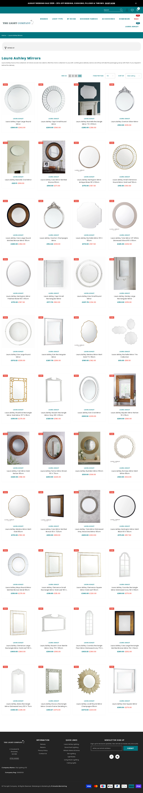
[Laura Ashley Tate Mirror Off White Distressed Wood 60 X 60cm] (124, 215)
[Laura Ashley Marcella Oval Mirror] (18, 157)
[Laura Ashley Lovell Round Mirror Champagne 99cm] (89, 681)
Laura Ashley (18, 119)
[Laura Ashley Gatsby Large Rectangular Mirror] (124, 273)
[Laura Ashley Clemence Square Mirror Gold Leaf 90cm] (89, 564)
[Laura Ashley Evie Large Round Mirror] (18, 331)
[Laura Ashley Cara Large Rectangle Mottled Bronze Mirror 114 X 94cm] (124, 622)
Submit (130, 748)
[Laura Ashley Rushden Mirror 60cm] (89, 448)
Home (4, 35)
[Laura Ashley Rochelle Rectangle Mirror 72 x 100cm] (89, 98)
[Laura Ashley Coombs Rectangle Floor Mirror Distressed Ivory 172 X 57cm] (89, 622)
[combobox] (111, 10)
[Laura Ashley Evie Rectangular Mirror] (53, 331)
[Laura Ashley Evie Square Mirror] (124, 681)
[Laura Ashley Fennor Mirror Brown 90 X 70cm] (53, 448)
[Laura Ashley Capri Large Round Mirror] (18, 98)
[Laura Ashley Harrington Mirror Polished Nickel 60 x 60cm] (18, 273)
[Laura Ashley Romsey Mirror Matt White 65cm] (124, 448)
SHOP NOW (110, 3)
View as (64, 76)
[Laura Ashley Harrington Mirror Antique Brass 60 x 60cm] (89, 157)
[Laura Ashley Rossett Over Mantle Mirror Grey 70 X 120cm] (53, 622)
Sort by (121, 76)
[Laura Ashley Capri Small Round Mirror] (53, 98)
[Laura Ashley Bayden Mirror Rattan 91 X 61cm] (124, 390)
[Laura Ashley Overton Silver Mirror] (124, 98)
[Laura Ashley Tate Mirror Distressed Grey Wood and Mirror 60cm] (89, 506)
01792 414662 (14, 758)
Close (136, 3)
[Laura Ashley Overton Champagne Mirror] (53, 215)
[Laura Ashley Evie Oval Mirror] (89, 390)
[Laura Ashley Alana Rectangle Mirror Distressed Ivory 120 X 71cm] (18, 681)
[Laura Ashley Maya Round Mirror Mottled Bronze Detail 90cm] (18, 564)
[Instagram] (117, 757)
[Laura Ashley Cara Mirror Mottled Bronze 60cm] (53, 157)
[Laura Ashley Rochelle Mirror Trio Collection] (124, 331)
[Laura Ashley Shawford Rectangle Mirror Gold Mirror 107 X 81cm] (18, 390)
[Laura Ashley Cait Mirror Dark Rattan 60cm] (18, 448)
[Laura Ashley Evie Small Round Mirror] (89, 273)
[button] (69, 75)
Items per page (98, 76)
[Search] (113, 10)
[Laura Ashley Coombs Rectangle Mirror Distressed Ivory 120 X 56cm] (124, 564)
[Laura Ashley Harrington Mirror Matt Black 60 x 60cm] (124, 506)
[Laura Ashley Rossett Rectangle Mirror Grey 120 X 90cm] (53, 390)
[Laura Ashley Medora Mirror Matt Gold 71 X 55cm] (89, 331)
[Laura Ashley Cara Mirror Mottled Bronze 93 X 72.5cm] (53, 506)
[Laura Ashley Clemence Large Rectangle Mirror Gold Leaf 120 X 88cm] (18, 622)
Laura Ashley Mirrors (15, 35)
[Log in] (127, 10)
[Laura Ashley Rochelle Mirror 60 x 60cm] (89, 215)
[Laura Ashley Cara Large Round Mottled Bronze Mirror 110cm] (18, 215)
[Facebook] (111, 757)
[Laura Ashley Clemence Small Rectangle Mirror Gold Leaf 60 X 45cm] (53, 564)
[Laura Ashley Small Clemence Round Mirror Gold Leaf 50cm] (124, 157)
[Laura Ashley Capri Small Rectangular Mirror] (53, 273)
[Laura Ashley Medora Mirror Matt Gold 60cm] (18, 506)
